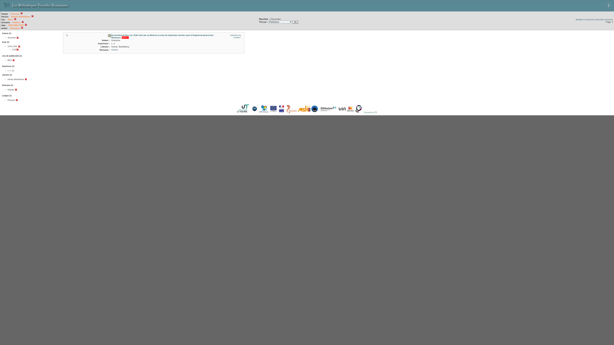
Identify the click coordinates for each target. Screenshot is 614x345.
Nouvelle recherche (604, 20)
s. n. (9, 70)
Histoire (114, 50)
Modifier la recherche (585, 20)
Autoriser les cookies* (235, 36)
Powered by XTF (370, 112)
